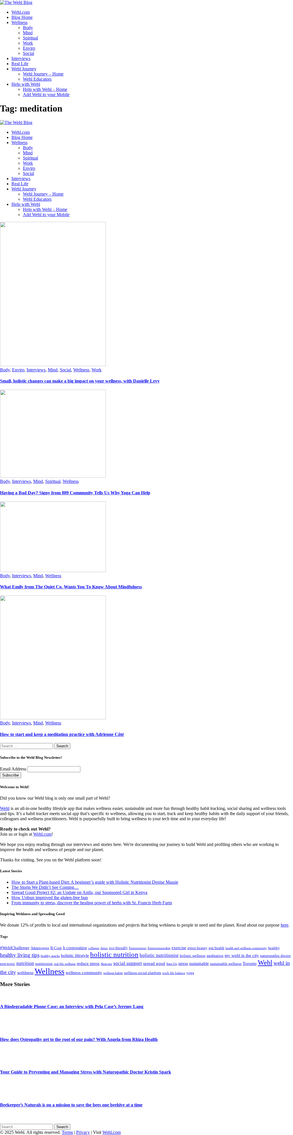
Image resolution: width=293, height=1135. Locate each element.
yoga (190, 973)
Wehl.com (42, 834)
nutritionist (44, 963)
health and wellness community (246, 948)
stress (183, 963)
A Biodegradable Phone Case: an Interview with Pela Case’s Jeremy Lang (71, 1006)
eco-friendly (118, 948)
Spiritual (52, 481)
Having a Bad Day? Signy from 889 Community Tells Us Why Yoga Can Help (75, 492)
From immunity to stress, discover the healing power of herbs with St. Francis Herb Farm (91, 902)
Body (5, 369)
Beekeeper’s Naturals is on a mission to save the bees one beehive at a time (71, 1104)
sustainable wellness (225, 963)
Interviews (36, 369)
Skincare (106, 963)
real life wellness (65, 963)
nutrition (25, 963)
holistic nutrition (114, 954)
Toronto (250, 963)
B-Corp (56, 948)
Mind (53, 369)
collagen (93, 948)
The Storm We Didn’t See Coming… (45, 887)
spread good (154, 963)
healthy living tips (19, 955)
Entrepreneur (137, 948)
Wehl (4, 808)
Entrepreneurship (159, 948)
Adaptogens (40, 948)
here (284, 925)
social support (127, 963)
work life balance (173, 973)
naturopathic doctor (275, 955)
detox (104, 948)
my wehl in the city (242, 955)
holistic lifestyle (75, 955)
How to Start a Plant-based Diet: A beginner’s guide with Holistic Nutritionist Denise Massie (94, 882)
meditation (215, 955)
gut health (216, 948)
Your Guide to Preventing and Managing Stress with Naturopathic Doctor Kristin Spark (85, 1072)
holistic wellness (192, 955)
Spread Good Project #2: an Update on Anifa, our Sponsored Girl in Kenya (79, 892)
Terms (67, 1132)
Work (97, 369)
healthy (274, 948)
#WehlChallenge (14, 947)
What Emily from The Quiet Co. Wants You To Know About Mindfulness (71, 586)
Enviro (18, 369)
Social (65, 369)
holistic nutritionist (159, 955)
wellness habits (113, 973)
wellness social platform (142, 973)
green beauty (197, 948)
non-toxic (7, 963)
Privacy (83, 1132)
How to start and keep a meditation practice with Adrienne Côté (62, 734)
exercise (179, 947)
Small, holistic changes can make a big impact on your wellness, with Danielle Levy (80, 381)
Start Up (171, 963)
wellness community (84, 972)
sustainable (199, 963)
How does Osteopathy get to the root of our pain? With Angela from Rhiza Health (79, 1039)
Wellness (81, 369)
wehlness (25, 972)
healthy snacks (50, 955)
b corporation (75, 947)
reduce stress (88, 963)
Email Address (13, 768)
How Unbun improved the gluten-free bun (49, 897)
